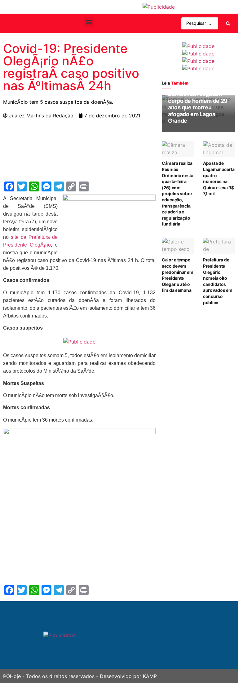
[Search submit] (228, 23)
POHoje (12, 676)
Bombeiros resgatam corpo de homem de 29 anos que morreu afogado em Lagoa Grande (197, 107)
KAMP (150, 676)
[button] (89, 22)
